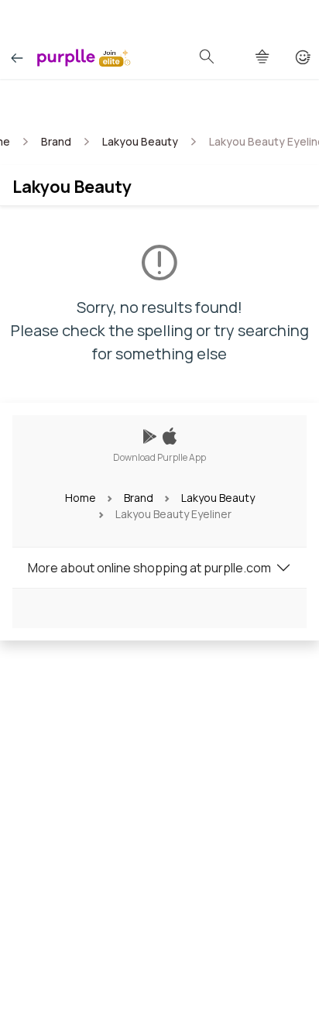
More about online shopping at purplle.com (149, 567)
